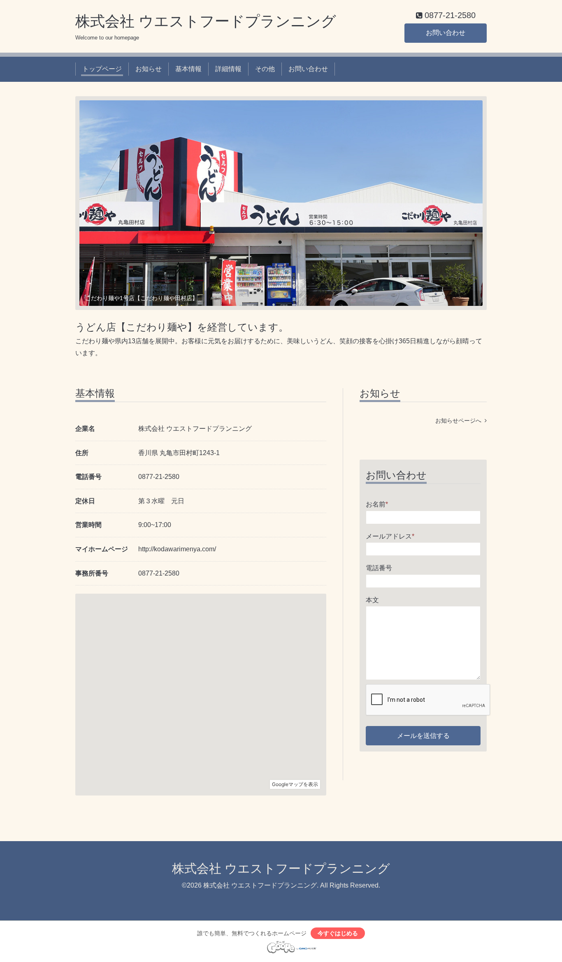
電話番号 (379, 567)
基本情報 (188, 68)
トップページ (102, 68)
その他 (265, 68)
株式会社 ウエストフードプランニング (205, 21)
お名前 (377, 504)
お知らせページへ (460, 420)
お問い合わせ (445, 32)
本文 (372, 600)
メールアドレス (390, 536)
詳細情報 (228, 68)
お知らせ (148, 68)
